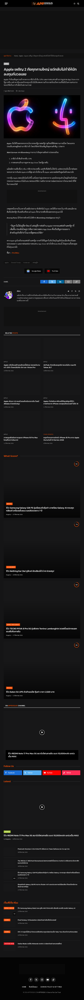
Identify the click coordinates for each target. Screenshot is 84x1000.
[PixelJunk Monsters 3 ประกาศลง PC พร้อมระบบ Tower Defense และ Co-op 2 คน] (10, 852)
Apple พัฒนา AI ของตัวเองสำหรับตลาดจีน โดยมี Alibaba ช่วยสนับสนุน (21, 402)
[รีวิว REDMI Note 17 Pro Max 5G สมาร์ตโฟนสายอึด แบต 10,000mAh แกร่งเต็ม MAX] (42, 732)
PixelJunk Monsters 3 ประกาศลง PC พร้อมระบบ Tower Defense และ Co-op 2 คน (44, 849)
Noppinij (8, 514)
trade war (26, 262)
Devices (9, 504)
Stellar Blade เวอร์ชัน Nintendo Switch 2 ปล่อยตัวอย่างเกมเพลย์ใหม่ (40, 944)
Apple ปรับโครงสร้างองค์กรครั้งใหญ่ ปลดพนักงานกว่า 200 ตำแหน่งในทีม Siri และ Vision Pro (22, 366)
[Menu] (6, 3)
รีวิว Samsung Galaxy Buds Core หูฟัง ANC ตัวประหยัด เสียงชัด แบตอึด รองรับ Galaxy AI (46, 908)
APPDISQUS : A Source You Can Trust (49, 992)
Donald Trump (16, 262)
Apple (21, 56)
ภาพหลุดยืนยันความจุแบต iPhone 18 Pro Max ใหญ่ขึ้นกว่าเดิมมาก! (21, 438)
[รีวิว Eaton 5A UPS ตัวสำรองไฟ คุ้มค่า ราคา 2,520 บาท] (42, 670)
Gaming (7, 920)
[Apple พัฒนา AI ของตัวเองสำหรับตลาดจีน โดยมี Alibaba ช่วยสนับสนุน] (22, 384)
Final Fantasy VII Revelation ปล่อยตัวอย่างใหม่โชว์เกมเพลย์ (37, 920)
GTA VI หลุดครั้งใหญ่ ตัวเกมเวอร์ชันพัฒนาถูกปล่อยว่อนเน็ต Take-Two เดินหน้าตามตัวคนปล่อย (48, 932)
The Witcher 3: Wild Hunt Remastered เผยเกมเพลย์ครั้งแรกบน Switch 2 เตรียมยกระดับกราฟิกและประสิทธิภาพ (48, 862)
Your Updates (48, 434)
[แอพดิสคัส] (42, 3)
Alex (19, 291)
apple (7, 262)
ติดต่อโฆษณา (33, 987)
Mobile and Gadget (13, 624)
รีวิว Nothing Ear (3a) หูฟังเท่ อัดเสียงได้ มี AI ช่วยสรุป (30, 571)
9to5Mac (15, 253)
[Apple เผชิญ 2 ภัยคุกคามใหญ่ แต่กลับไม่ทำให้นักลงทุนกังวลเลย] (42, 116)
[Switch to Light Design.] (74, 4)
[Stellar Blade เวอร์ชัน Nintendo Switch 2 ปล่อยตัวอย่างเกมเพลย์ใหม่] (10, 946)
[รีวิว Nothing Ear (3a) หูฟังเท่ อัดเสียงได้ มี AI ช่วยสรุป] (42, 549)
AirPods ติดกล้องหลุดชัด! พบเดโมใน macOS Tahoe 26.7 (59, 366)
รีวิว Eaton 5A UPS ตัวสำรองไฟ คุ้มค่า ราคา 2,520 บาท (30, 692)
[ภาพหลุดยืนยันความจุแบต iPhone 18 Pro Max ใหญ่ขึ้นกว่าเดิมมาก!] (22, 421)
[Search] (78, 3)
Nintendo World (10, 943)
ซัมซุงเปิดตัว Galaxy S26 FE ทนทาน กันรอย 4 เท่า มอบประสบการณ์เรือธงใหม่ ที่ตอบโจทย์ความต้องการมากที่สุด (47, 885)
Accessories (11, 567)
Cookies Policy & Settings (51, 987)
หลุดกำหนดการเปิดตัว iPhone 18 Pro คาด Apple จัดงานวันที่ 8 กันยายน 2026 (61, 438)
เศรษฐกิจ (35, 262)
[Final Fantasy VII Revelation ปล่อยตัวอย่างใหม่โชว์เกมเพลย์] (10, 923)
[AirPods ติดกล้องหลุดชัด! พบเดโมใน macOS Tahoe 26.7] (61, 348)
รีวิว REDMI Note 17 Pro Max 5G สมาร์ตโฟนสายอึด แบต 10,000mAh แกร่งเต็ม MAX (41, 755)
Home (16, 56)
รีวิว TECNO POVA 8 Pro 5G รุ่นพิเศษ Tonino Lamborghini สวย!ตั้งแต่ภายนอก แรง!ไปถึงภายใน (41, 630)
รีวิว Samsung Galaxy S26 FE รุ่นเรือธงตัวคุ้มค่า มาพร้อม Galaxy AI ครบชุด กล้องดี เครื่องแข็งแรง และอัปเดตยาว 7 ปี (40, 509)
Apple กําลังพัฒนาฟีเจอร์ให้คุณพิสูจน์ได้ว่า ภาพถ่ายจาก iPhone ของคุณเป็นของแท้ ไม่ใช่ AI (60, 402)
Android (7, 831)
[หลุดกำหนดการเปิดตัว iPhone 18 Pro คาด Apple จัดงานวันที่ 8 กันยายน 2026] (61, 421)
